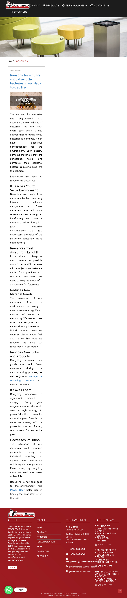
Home (18, 5)
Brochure (21, 11)
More (12, 567)
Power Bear (17, 490)
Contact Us (101, 5)
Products (52, 5)
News (39, 547)
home (40, 527)
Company (34, 5)
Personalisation (76, 5)
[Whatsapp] (8, 590)
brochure (42, 556)
